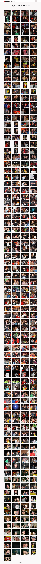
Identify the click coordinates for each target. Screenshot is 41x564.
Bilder (33, 1)
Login (36, 1)
